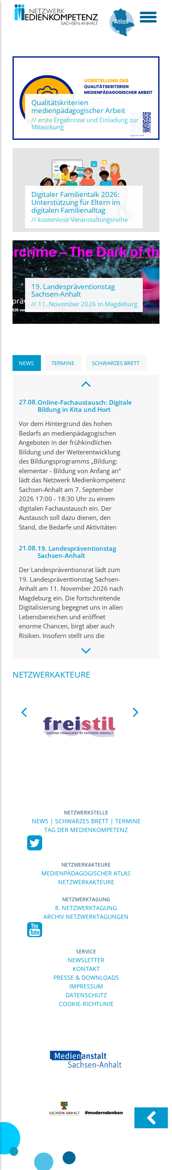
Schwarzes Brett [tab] (115, 363)
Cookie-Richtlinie (86, 1004)
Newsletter (86, 960)
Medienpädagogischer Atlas (86, 873)
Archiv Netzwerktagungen (86, 916)
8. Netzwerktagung (86, 908)
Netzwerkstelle (86, 812)
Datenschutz (86, 995)
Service (86, 951)
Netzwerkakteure (86, 864)
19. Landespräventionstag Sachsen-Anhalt (77, 552)
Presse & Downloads (86, 977)
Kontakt (86, 969)
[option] (80, 726)
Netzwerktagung (86, 899)
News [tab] (26, 363)
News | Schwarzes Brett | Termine (86, 821)
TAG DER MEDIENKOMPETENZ (86, 830)
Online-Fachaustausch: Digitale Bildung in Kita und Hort (85, 406)
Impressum (86, 986)
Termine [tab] (62, 363)
